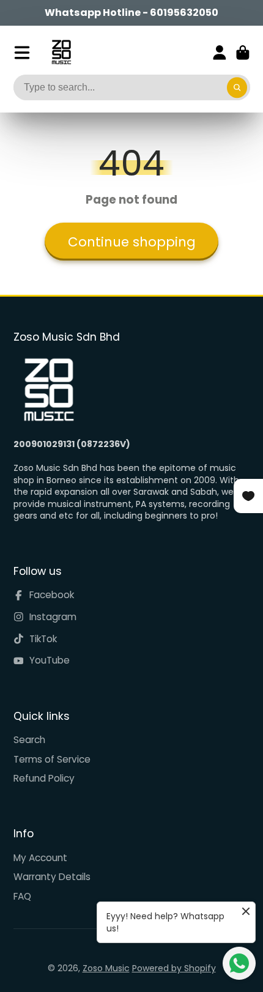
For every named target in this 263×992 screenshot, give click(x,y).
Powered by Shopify (174, 968)
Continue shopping (132, 242)
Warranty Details (52, 876)
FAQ (22, 896)
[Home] (61, 52)
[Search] (237, 87)
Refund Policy (44, 778)
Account (219, 52)
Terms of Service (52, 759)
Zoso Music (106, 968)
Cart (242, 52)
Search (29, 739)
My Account (40, 857)
